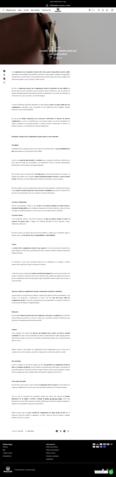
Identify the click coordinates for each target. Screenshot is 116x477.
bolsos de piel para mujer (53, 399)
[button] (92, 10)
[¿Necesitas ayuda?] (111, 472)
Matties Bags (21, 469)
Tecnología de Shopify (30, 469)
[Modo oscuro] (103, 10)
